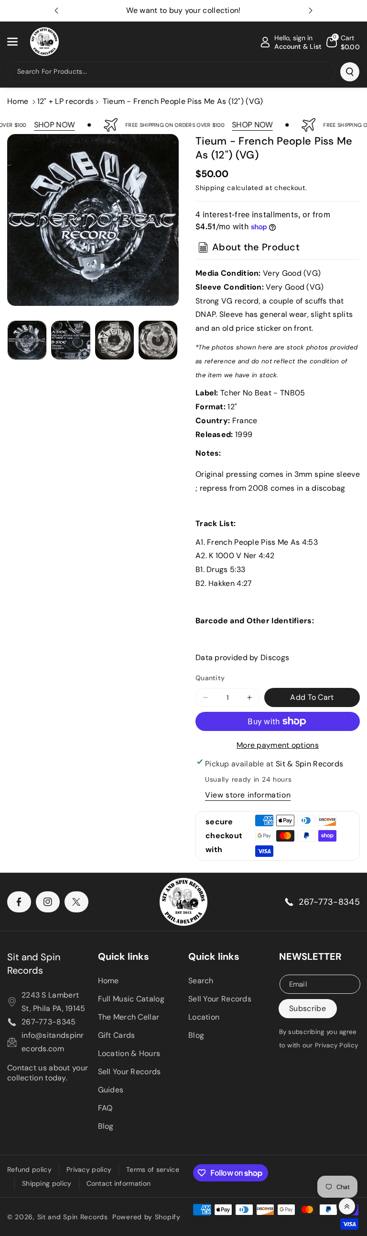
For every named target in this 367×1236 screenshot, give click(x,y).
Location (203, 1017)
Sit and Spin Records (33, 964)
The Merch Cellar (129, 1017)
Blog (106, 1126)
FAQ (105, 1108)
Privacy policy (88, 1169)
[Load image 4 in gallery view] (158, 340)
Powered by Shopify (146, 1217)
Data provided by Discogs (242, 657)
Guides (111, 1090)
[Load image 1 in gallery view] (27, 340)
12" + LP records (65, 101)
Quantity (210, 678)
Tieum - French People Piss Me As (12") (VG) (183, 101)
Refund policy (29, 1169)
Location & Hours (129, 1053)
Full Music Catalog (131, 999)
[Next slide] (310, 10)
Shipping (210, 187)
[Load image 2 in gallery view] (70, 340)
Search (201, 981)
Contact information (118, 1183)
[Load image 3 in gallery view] (114, 340)
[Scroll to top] (346, 1206)
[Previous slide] (56, 10)
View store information (248, 795)
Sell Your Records (129, 1072)
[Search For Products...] (349, 71)
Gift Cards (116, 1035)
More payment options (278, 745)
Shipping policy (47, 1183)
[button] (17, 41)
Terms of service (152, 1169)
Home (17, 101)
